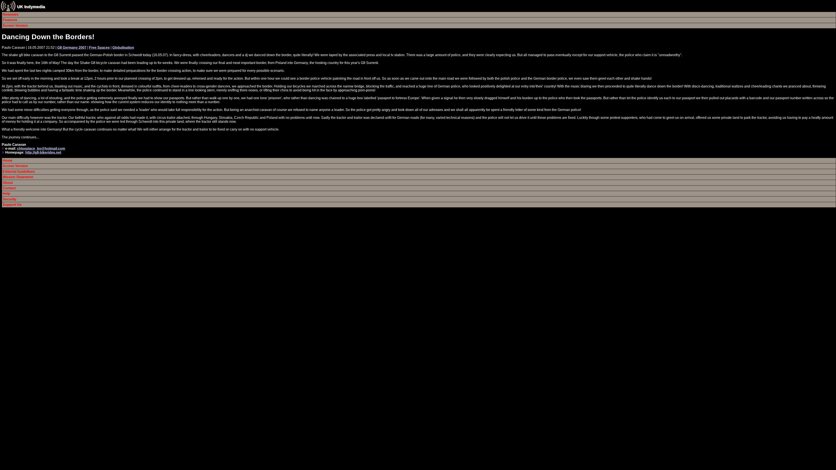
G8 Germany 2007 (71, 47)
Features (10, 20)
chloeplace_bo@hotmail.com (41, 148)
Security (9, 199)
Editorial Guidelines (19, 171)
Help (6, 193)
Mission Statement (18, 177)
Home (7, 160)
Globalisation (123, 47)
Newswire (11, 14)
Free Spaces (99, 47)
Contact (9, 188)
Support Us (12, 204)
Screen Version (15, 25)
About (8, 183)
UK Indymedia (31, 6)
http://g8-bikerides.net (43, 152)
